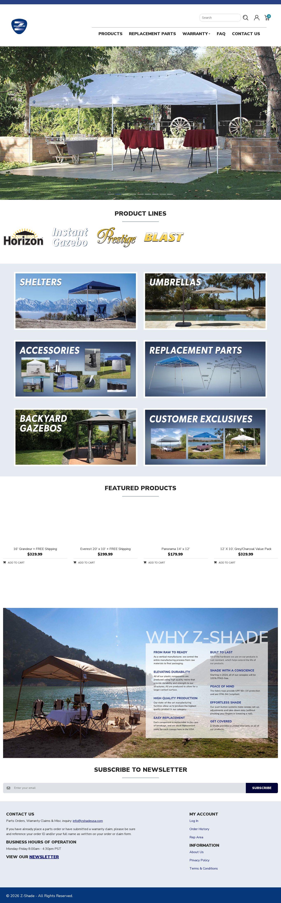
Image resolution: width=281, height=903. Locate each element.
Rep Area (196, 837)
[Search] (247, 18)
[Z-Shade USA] (19, 26)
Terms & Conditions (203, 868)
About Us (196, 852)
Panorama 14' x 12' (175, 549)
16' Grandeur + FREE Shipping (35, 549)
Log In (193, 821)
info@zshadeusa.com (88, 821)
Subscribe (262, 788)
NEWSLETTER (44, 857)
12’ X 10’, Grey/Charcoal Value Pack (246, 549)
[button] (267, 17)
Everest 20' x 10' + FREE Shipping (105, 549)
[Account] (256, 17)
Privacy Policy (199, 860)
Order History (199, 829)
